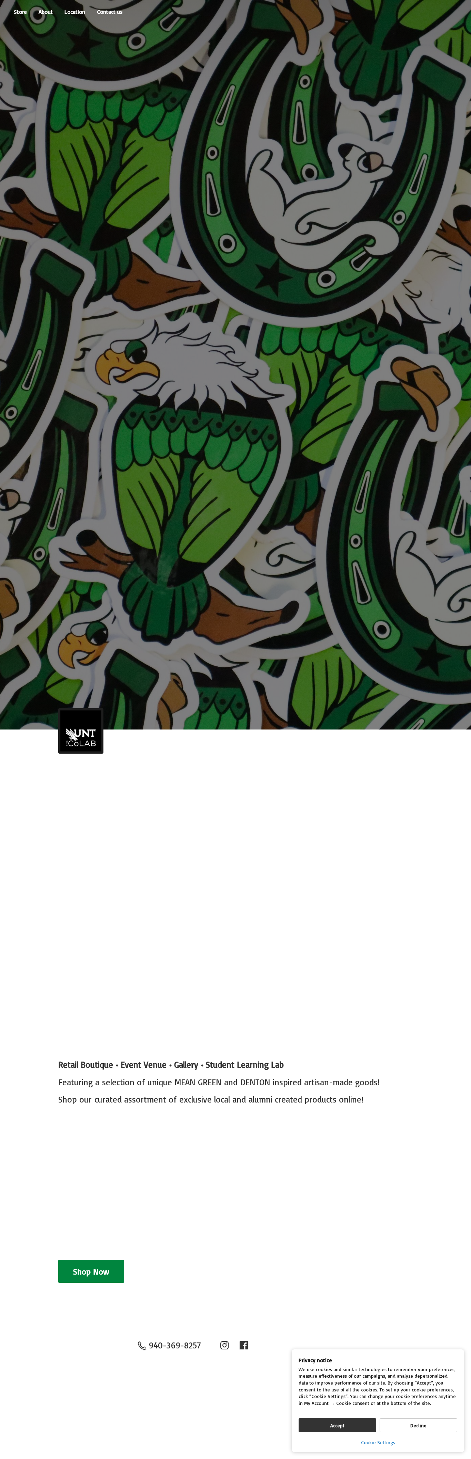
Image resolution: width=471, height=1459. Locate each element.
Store (20, 11)
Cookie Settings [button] (378, 1442)
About (46, 11)
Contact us (110, 11)
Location (74, 11)
